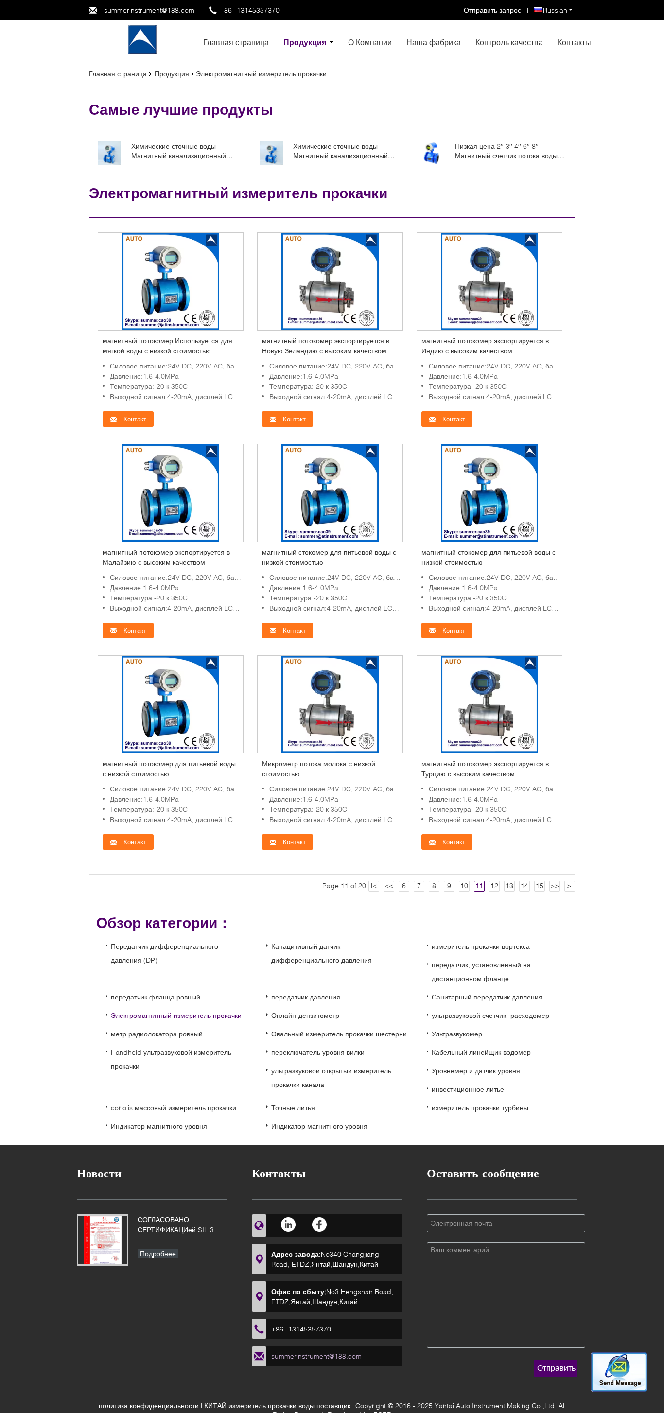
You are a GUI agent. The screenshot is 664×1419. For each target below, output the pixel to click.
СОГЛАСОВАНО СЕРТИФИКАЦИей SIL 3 (176, 1224)
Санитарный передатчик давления (487, 997)
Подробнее (158, 1253)
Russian (555, 10)
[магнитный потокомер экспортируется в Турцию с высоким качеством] (489, 704)
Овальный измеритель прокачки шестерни (339, 1034)
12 (494, 885)
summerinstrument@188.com (149, 10)
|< (374, 885)
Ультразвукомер (457, 1034)
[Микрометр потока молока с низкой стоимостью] (330, 704)
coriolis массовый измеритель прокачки (173, 1108)
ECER (382, 1414)
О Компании (370, 42)
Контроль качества (509, 42)
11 (479, 885)
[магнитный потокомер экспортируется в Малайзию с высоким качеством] (170, 492)
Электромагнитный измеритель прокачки (176, 1015)
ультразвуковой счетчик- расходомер (490, 1015)
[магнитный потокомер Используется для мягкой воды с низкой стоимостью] (170, 281)
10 (464, 885)
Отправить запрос (493, 10)
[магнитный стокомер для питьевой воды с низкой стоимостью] (330, 492)
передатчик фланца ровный (155, 997)
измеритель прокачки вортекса (481, 946)
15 (539, 885)
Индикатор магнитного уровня (159, 1126)
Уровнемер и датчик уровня (476, 1071)
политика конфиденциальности (149, 1405)
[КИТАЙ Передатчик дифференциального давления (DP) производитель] (142, 39)
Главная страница (236, 42)
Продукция (304, 42)
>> (554, 885)
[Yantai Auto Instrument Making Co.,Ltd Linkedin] (288, 1224)
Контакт (134, 419)
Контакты (574, 42)
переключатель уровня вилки (318, 1052)
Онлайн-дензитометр (305, 1015)
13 (509, 885)
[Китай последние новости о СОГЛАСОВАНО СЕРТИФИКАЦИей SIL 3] (102, 1240)
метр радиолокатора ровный (157, 1034)
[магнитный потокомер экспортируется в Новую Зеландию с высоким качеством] (330, 281)
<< (388, 885)
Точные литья (293, 1108)
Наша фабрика (433, 42)
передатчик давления (305, 997)
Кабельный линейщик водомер (481, 1052)
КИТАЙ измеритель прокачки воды (259, 1405)
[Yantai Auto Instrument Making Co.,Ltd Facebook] (319, 1224)
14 (524, 885)
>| (570, 885)
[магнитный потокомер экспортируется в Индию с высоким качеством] (489, 281)
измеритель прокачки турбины (480, 1108)
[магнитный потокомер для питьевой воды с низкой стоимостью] (170, 704)
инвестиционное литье (468, 1089)
